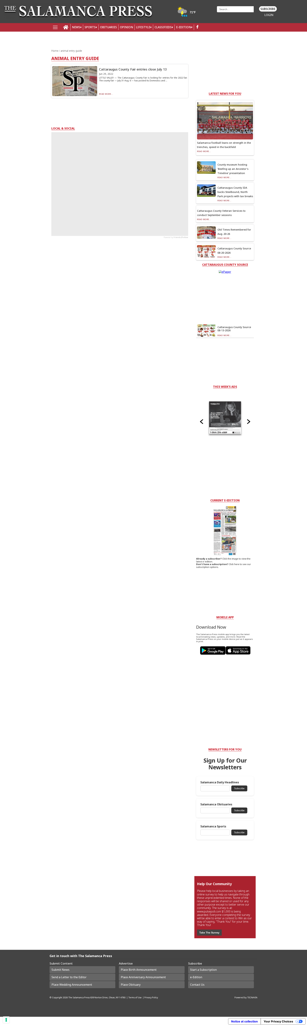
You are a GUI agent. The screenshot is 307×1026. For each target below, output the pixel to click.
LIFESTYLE (143, 27)
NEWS (76, 27)
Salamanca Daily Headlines (219, 782)
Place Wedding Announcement (72, 985)
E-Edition (183, 27)
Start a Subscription (203, 970)
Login (268, 15)
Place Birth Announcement (139, 970)
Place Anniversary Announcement (143, 977)
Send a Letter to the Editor (69, 977)
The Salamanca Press (79, 997)
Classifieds (163, 27)
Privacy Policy (151, 997)
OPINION (126, 27)
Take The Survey (209, 932)
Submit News (60, 970)
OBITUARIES (108, 27)
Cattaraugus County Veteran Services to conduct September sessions (221, 213)
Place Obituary (131, 985)
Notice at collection (244, 1021)
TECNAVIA (252, 997)
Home (55, 50)
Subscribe (267, 9)
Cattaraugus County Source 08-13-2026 (234, 328)
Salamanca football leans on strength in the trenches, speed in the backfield (224, 145)
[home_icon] (65, 27)
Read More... (106, 94)
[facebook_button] (197, 27)
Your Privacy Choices (278, 1021)
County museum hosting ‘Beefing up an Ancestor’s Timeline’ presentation (232, 169)
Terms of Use (135, 997)
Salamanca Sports (213, 826)
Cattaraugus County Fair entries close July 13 (133, 69)
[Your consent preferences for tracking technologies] (6, 1019)
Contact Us (197, 985)
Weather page (187, 13)
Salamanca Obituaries (216, 804)
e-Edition (196, 977)
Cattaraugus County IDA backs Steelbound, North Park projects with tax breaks (235, 192)
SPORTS (90, 27)
